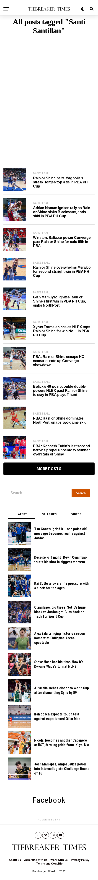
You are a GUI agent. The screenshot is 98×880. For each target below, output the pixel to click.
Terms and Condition (50, 863)
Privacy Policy (80, 860)
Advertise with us (35, 860)
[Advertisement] (49, 93)
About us (15, 860)
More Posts (49, 469)
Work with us (59, 860)
